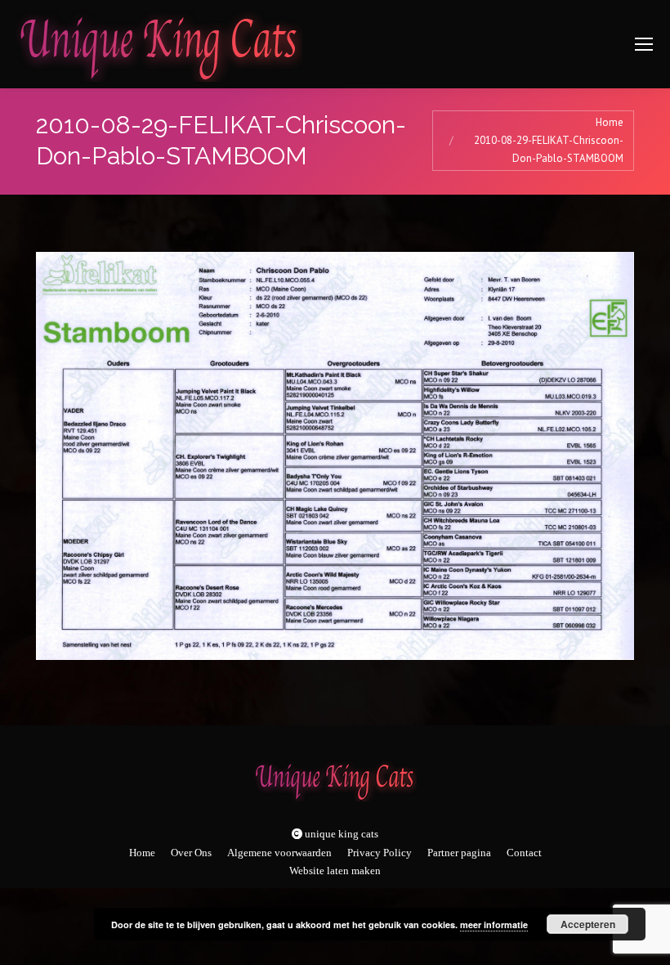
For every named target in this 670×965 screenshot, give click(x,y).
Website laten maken (335, 870)
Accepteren (588, 924)
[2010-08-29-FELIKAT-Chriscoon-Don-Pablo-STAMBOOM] (335, 456)
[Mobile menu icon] (644, 44)
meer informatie (494, 924)
